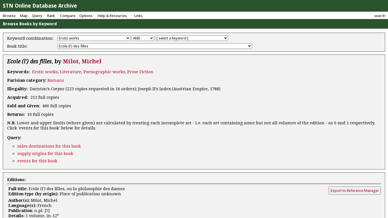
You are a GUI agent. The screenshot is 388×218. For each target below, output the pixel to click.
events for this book (37, 161)
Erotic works (45, 71)
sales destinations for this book (49, 146)
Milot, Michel (82, 61)
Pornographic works (104, 71)
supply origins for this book (45, 153)
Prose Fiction (140, 71)
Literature (70, 71)
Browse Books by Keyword (30, 23)
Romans (55, 80)
